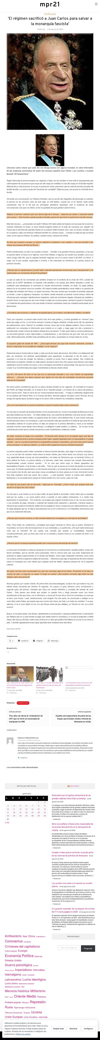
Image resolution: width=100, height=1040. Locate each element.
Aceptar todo (58, 1029)
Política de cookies (22, 1034)
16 (45, 809)
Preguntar (88, 948)
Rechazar (73, 1029)
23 (45, 813)
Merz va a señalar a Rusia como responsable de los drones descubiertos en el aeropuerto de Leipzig (72, 827)
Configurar (88, 1029)
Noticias (50, 14)
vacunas (43, 1016)
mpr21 (50, 4)
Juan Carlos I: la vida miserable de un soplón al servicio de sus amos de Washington (49, 685)
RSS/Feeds (74, 786)
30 (45, 816)
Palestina (41, 996)
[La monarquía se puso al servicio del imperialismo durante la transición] (78, 674)
